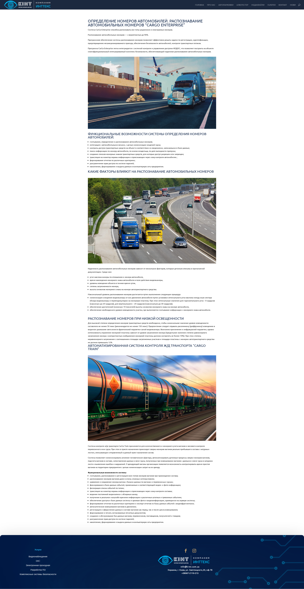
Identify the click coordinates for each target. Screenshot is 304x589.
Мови (293, 5)
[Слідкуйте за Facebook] (186, 551)
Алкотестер (242, 5)
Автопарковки (225, 5)
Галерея (272, 5)
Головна (199, 5)
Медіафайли (257, 5)
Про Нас (211, 5)
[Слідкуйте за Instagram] (194, 551)
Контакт (283, 5)
